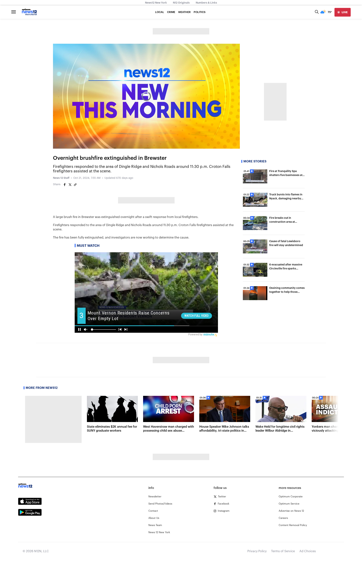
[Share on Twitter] (69, 184)
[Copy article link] (75, 184)
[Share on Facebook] (64, 184)
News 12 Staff (61, 178)
